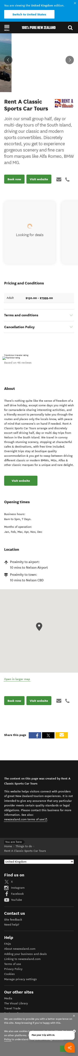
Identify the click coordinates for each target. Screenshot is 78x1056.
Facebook (17, 894)
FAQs (7, 944)
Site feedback (13, 919)
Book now (14, 179)
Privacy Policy (13, 969)
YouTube (16, 900)
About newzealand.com (19, 949)
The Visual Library (16, 1003)
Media (8, 998)
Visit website (39, 179)
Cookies (9, 974)
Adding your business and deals (25, 954)
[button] (6, 27)
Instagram (17, 888)
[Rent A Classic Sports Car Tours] (64, 103)
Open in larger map (17, 679)
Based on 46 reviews (18, 362)
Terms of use (12, 964)
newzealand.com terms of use (25, 819)
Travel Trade (12, 1008)
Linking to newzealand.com (22, 959)
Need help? (11, 924)
